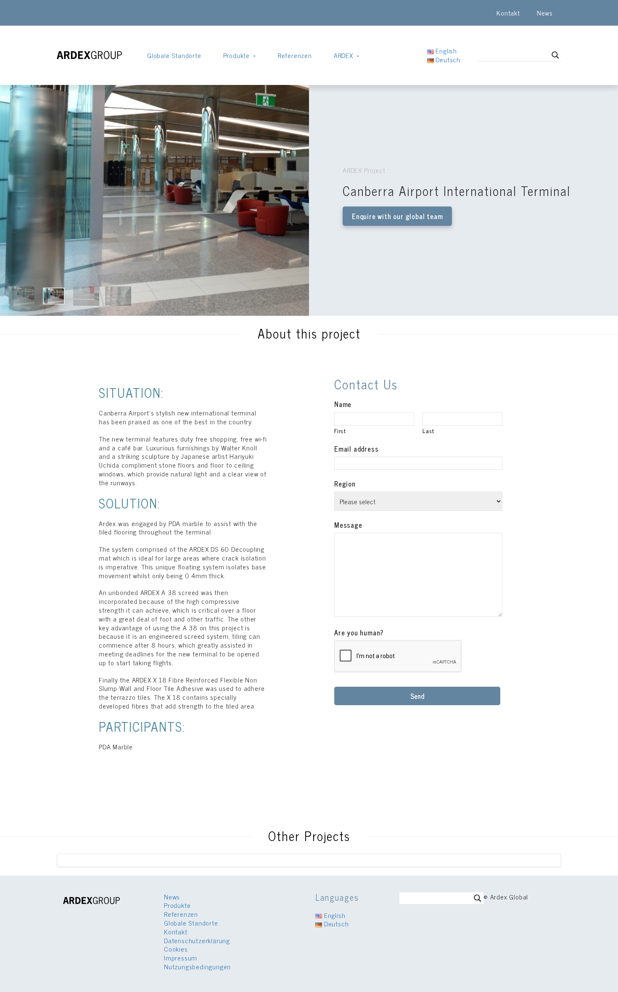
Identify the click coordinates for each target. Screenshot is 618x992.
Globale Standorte (174, 55)
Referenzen (295, 55)
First (340, 431)
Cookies (176, 948)
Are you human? (358, 632)
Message (348, 525)
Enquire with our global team (397, 216)
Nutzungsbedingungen (197, 966)
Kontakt (508, 12)
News (545, 12)
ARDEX (344, 55)
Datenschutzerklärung (197, 940)
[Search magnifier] (555, 55)
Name (342, 404)
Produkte (237, 55)
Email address (356, 448)
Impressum (180, 957)
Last (429, 431)
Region (345, 483)
